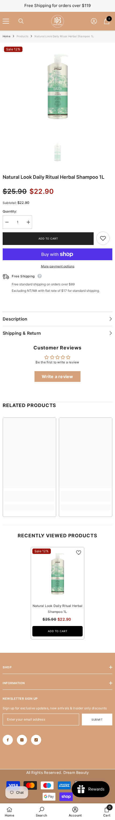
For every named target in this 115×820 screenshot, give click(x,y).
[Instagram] (22, 740)
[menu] (6, 21)
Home (6, 36)
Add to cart (48, 238)
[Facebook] (8, 740)
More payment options (57, 266)
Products (23, 36)
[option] (57, 86)
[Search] (21, 21)
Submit (96, 719)
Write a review (57, 376)
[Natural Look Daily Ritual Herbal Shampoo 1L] (57, 573)
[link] (103, 238)
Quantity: (10, 211)
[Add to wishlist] (79, 553)
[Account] (94, 21)
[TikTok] (36, 740)
